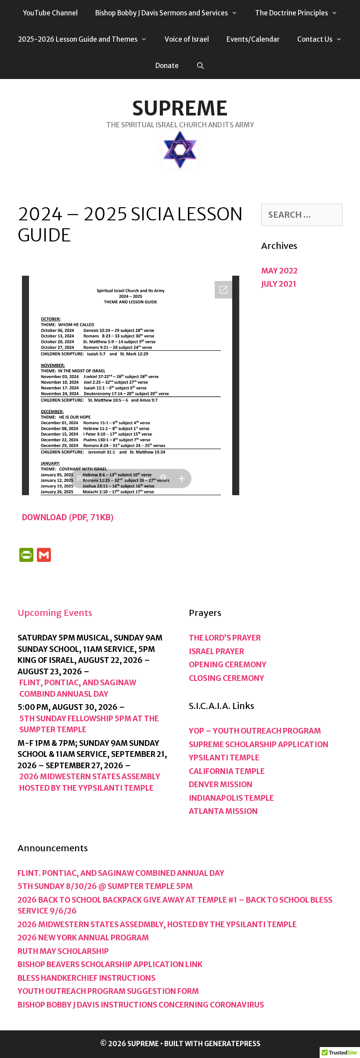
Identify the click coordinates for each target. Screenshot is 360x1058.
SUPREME (180, 108)
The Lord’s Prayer (225, 638)
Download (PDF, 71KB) (68, 517)
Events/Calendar (253, 39)
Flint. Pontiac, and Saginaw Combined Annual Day (121, 873)
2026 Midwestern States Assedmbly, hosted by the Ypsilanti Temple (157, 924)
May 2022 (279, 271)
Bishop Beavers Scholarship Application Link (110, 964)
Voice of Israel (187, 39)
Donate (167, 65)
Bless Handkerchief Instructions (86, 978)
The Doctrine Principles (291, 13)
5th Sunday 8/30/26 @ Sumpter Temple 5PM (105, 886)
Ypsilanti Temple (224, 758)
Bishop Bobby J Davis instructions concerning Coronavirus (141, 1005)
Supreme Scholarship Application (258, 744)
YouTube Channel (50, 13)
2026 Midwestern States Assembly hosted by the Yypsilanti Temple (89, 782)
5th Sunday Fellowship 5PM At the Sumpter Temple (89, 724)
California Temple (227, 771)
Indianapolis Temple (231, 798)
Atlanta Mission (223, 811)
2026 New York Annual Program (83, 938)
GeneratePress (232, 1044)
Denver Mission (220, 784)
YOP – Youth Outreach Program (255, 731)
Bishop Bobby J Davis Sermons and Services (161, 13)
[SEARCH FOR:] (301, 215)
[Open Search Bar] (200, 66)
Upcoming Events (55, 612)
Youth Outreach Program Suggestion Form (108, 991)
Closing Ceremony (226, 678)
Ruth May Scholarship (63, 951)
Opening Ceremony (227, 664)
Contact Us (314, 39)
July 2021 (278, 284)
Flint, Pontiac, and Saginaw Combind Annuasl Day (77, 688)
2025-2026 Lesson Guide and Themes (77, 39)
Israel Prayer (216, 651)
